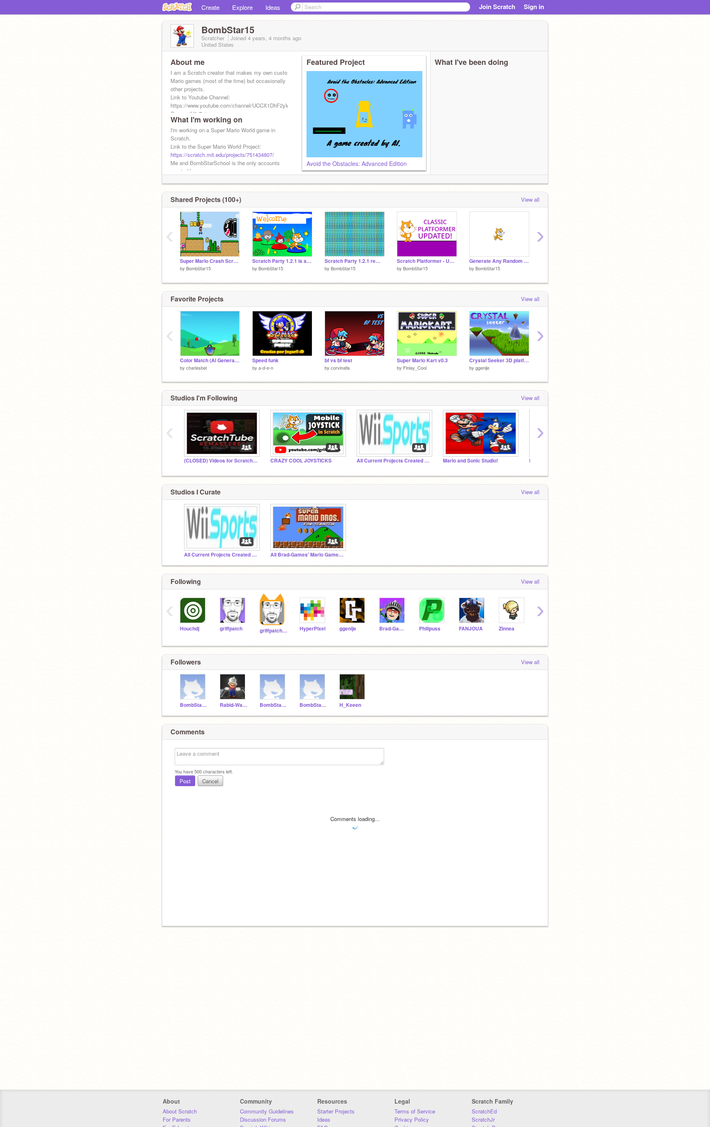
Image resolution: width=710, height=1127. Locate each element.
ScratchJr (483, 1119)
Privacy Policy (411, 1119)
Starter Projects (336, 1111)
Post (185, 781)
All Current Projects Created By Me (394, 460)
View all (530, 199)
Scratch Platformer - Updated (427, 261)
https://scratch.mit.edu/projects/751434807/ (222, 155)
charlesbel (196, 367)
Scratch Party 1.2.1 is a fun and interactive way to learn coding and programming (282, 261)
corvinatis (340, 367)
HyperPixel (312, 628)
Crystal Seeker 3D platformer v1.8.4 (499, 360)
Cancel (210, 781)
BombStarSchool (193, 705)
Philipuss (429, 628)
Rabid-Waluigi (233, 705)
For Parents (177, 1119)
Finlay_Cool (414, 367)
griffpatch (231, 628)
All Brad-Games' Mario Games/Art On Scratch (307, 554)
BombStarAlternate (273, 705)
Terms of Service (414, 1111)
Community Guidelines (267, 1111)
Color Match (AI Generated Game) (210, 360)
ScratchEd (484, 1111)
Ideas (272, 7)
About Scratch (180, 1111)
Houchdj (189, 628)
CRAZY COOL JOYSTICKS (301, 460)
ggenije (482, 367)
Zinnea (506, 628)
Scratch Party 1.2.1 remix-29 (355, 261)
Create (210, 7)
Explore (242, 7)
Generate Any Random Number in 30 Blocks (499, 261)
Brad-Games (393, 628)
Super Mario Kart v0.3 (422, 360)
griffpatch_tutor (273, 630)
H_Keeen (350, 705)
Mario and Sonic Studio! (470, 460)
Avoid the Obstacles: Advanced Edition (357, 163)
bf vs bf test (338, 360)
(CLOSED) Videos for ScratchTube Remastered (221, 460)
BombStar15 (198, 268)
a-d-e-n (265, 367)
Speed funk (265, 360)
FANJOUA (471, 628)
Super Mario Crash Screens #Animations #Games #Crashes (210, 261)
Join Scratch (497, 6)
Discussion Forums (263, 1119)
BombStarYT (313, 705)
